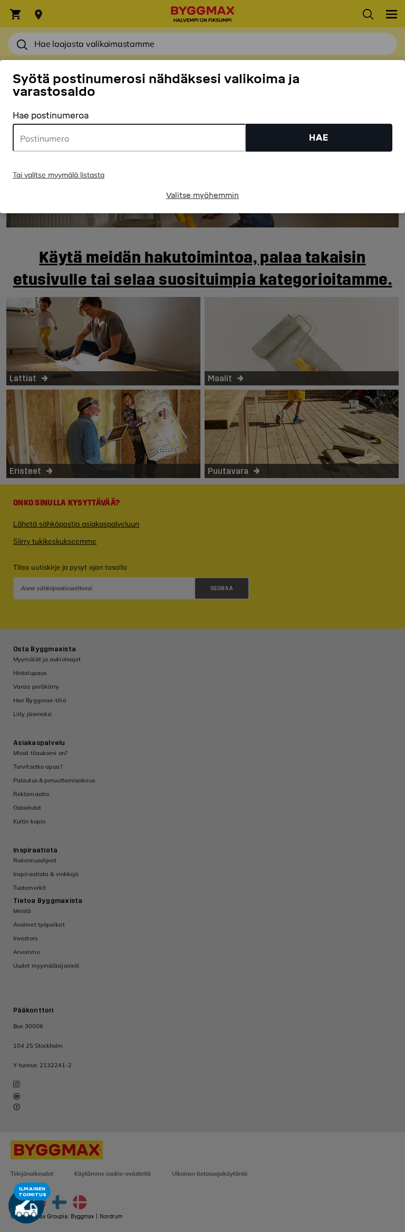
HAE (319, 138)
